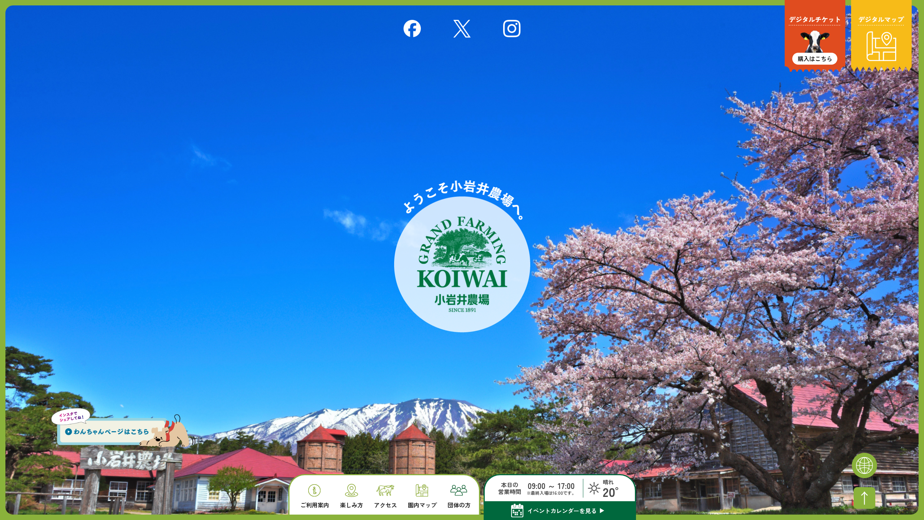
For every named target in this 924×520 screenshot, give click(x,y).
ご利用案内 (314, 504)
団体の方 (459, 504)
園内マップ (422, 504)
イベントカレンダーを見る (562, 510)
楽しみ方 (351, 504)
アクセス (385, 504)
